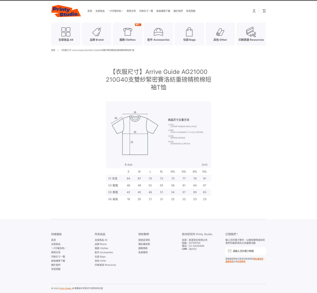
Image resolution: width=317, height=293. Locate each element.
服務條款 (143, 248)
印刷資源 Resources (105, 264)
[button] (264, 11)
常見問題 (55, 269)
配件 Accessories (104, 252)
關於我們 (55, 264)
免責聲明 (143, 252)
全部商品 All (101, 239)
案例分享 (55, 252)
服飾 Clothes (101, 248)
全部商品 (55, 244)
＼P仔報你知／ (59, 248)
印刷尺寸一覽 (58, 256)
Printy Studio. (65, 288)
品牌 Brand (100, 244)
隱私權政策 (144, 244)
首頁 (53, 50)
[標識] (66, 11)
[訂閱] (262, 251)
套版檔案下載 (58, 260)
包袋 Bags (100, 256)
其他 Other (100, 260)
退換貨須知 (144, 239)
